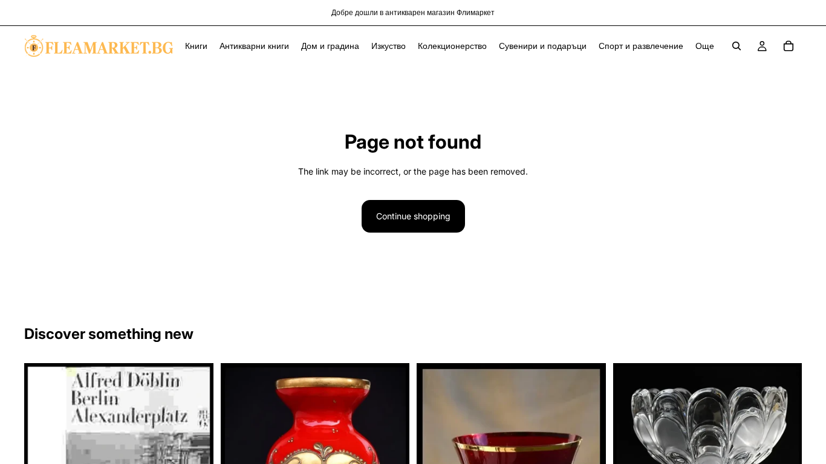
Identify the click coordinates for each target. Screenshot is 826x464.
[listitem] (704, 46)
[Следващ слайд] (784, 447)
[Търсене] (736, 46)
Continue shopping (413, 216)
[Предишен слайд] (631, 447)
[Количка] (788, 46)
